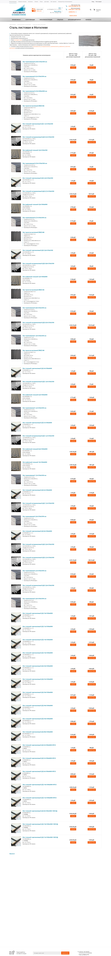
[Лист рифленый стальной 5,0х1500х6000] (16, 281)
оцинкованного (37, 46)
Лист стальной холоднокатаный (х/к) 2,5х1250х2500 (38, 557)
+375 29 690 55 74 (74, 6)
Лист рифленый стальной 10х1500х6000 (35, 462)
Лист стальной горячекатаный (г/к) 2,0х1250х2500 (38, 178)
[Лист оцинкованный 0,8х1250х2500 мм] (16, 312)
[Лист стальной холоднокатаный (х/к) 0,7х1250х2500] (16, 195)
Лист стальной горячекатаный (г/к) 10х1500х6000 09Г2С (40, 784)
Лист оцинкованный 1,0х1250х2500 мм (34, 335)
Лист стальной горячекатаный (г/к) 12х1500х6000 (38, 626)
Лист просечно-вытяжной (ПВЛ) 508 (33, 350)
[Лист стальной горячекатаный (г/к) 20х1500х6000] (16, 670)
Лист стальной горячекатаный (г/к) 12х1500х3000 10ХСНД (40, 837)
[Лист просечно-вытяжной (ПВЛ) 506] (16, 294)
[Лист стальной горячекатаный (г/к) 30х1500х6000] (16, 696)
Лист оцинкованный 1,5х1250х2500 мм (34, 475)
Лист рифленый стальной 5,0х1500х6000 (35, 276)
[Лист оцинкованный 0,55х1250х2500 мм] (16, 167)
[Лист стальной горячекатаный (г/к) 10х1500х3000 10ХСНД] (16, 828)
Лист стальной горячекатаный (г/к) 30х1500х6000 (38, 692)
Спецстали (60, 19)
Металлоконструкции (46, 19)
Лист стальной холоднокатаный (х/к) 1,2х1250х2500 (38, 436)
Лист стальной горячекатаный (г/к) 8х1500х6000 (37, 531)
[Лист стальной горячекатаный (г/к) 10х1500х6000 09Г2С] (16, 789)
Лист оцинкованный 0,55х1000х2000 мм (35, 91)
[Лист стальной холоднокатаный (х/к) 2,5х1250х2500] (16, 562)
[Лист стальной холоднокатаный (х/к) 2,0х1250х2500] (16, 548)
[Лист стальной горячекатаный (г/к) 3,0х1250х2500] (16, 254)
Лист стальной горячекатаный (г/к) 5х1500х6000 (37, 422)
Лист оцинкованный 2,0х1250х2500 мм (34, 516)
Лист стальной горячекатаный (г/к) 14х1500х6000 (38, 639)
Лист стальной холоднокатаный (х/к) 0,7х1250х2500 (38, 191)
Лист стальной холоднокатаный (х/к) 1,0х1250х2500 (38, 381)
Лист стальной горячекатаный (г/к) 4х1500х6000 (37, 368)
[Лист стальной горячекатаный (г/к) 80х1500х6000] (16, 736)
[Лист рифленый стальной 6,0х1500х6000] (16, 399)
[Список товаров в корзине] (97, 11)
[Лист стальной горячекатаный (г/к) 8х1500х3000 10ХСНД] (16, 815)
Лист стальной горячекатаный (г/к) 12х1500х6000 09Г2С (40, 797)
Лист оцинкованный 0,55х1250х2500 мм (35, 163)
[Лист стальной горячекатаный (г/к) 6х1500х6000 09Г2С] (16, 775)
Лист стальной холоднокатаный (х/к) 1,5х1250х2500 (38, 503)
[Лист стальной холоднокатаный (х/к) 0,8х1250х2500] (16, 268)
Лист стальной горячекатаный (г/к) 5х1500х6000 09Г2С (39, 758)
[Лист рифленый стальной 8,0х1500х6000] (16, 453)
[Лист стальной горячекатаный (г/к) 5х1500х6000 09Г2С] (16, 762)
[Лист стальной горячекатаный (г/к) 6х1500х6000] (16, 494)
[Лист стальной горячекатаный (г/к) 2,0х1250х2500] (16, 182)
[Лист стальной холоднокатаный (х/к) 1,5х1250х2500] (16, 507)
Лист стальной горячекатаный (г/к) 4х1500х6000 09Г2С (39, 745)
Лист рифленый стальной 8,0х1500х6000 (35, 449)
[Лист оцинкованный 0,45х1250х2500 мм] (16, 66)
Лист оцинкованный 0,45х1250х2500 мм (35, 61)
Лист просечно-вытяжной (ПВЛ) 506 (33, 290)
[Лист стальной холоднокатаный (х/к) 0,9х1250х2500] (16, 327)
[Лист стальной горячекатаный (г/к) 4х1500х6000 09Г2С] (16, 749)
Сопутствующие (30, 19)
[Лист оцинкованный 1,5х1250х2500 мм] (16, 479)
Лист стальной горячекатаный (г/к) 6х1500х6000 (37, 490)
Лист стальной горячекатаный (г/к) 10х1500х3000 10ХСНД (40, 824)
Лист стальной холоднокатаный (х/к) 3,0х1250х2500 (38, 585)
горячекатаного (55, 46)
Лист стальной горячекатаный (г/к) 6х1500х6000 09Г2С (39, 771)
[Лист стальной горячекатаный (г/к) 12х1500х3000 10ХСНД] (16, 841)
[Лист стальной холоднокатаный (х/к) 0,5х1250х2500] (16, 141)
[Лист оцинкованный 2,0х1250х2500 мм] (16, 520)
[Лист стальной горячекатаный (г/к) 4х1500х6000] (16, 372)
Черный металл (16, 19)
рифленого (62, 46)
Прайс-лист (39, 10)
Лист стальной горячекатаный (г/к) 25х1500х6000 (38, 679)
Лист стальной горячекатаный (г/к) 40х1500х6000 (38, 705)
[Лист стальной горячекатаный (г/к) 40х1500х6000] (16, 710)
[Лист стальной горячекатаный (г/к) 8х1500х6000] (16, 535)
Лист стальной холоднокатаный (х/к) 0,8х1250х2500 (38, 263)
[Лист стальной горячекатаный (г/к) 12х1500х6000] (16, 631)
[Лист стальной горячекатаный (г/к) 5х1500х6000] (16, 427)
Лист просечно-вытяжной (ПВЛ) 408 (33, 232)
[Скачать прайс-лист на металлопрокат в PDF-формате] (34, 10)
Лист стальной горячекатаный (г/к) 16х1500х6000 (38, 653)
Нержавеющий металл (74, 19)
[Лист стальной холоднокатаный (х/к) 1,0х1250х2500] (16, 386)
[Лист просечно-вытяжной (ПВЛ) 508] (16, 354)
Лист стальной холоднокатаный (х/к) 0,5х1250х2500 (38, 137)
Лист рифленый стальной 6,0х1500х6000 (35, 394)
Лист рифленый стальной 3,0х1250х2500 (35, 150)
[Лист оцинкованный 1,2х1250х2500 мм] (16, 412)
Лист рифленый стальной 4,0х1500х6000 (35, 204)
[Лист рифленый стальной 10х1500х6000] (16, 466)
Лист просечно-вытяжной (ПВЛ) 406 (33, 106)
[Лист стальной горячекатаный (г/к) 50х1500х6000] (16, 723)
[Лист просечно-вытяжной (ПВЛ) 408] (16, 236)
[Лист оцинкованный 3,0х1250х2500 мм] (16, 603)
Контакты (88, 19)
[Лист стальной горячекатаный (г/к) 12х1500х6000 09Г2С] (16, 802)
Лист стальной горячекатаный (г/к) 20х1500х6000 (38, 666)
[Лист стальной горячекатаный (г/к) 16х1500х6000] (16, 657)
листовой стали (18, 40)
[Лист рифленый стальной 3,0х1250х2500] (16, 154)
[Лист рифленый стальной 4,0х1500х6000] (16, 208)
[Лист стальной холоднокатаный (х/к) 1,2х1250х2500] (16, 440)
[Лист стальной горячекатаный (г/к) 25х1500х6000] (16, 683)
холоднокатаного (45, 46)
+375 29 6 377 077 (83, 952)
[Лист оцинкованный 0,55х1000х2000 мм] (16, 95)
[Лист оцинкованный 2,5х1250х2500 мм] (16, 575)
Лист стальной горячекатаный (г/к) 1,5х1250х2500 (38, 124)
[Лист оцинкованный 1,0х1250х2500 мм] (16, 340)
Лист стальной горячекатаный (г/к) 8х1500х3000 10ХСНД (40, 811)
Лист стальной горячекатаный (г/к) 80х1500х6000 (38, 732)
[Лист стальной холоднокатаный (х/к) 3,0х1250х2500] (16, 589)
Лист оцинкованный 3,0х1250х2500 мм (34, 598)
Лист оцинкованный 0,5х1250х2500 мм (34, 76)
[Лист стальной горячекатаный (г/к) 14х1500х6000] (16, 644)
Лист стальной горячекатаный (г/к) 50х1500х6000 (38, 718)
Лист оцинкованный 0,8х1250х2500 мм (34, 307)
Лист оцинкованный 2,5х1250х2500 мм (34, 570)
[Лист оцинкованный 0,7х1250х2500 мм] (16, 222)
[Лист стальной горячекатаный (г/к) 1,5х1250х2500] (16, 128)
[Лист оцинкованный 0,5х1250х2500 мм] (16, 80)
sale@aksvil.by (72, 11)
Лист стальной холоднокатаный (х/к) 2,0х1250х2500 (38, 544)
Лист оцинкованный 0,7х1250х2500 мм (34, 217)
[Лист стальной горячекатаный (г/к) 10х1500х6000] (16, 617)
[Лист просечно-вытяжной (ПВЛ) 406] (16, 110)
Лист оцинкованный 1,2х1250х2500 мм (34, 408)
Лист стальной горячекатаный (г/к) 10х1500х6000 (38, 613)
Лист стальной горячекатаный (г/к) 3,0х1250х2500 (38, 250)
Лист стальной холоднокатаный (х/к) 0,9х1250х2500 (38, 322)
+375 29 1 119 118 (74, 9)
